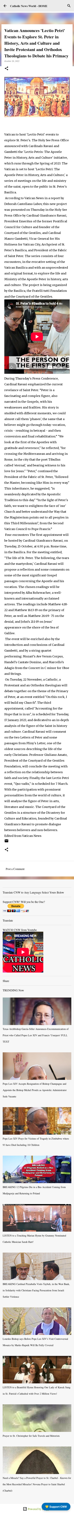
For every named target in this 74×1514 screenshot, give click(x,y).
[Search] (69, 5)
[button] (6, 68)
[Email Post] (6, 842)
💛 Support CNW (56, 1507)
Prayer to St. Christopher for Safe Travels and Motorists (31, 1435)
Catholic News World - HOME (28, 6)
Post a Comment (15, 869)
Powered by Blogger (39, 1509)
